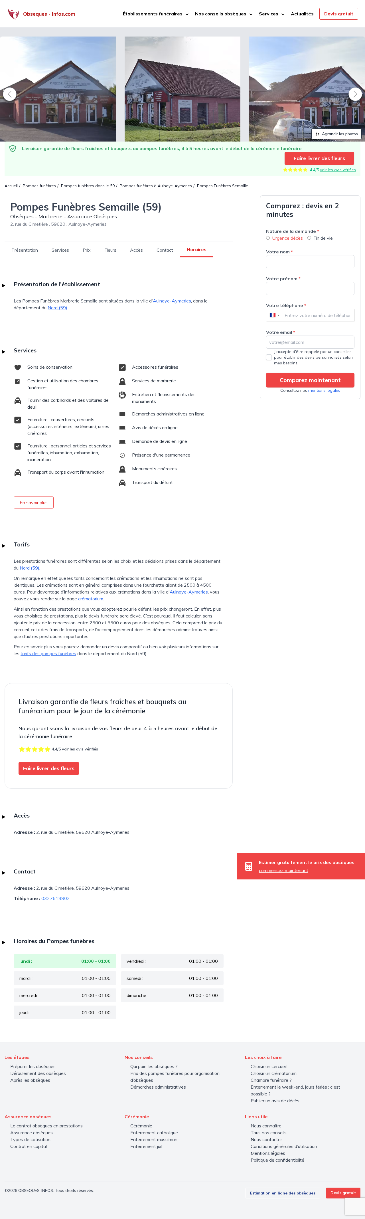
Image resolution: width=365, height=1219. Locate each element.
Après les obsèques (30, 1080)
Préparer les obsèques (33, 1066)
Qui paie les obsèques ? (154, 1066)
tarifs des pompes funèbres (48, 653)
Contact (165, 250)
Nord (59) (57, 307)
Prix (87, 250)
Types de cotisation (30, 1139)
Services (60, 250)
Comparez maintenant (310, 380)
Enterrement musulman (153, 1139)
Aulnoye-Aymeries (172, 301)
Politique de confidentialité (277, 1160)
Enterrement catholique (154, 1132)
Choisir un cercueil (269, 1066)
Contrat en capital (28, 1146)
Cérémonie (141, 1126)
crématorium (90, 599)
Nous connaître (266, 1126)
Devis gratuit (338, 14)
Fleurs (110, 250)
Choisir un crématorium (274, 1073)
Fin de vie (323, 238)
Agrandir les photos (339, 133)
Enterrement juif (146, 1146)
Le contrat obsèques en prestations (46, 1126)
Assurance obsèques (31, 1132)
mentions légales (324, 390)
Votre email (280, 332)
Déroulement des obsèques (38, 1073)
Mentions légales (268, 1153)
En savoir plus (34, 502)
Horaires (196, 249)
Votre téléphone (286, 305)
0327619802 (55, 898)
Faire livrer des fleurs (319, 158)
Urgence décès (287, 238)
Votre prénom (283, 278)
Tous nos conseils (269, 1132)
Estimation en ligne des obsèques (282, 1193)
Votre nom (279, 252)
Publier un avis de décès (275, 1100)
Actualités (302, 14)
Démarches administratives (158, 1087)
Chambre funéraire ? (271, 1080)
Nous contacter (266, 1139)
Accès (136, 250)
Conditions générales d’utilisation (284, 1146)
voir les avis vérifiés (338, 169)
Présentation (24, 250)
